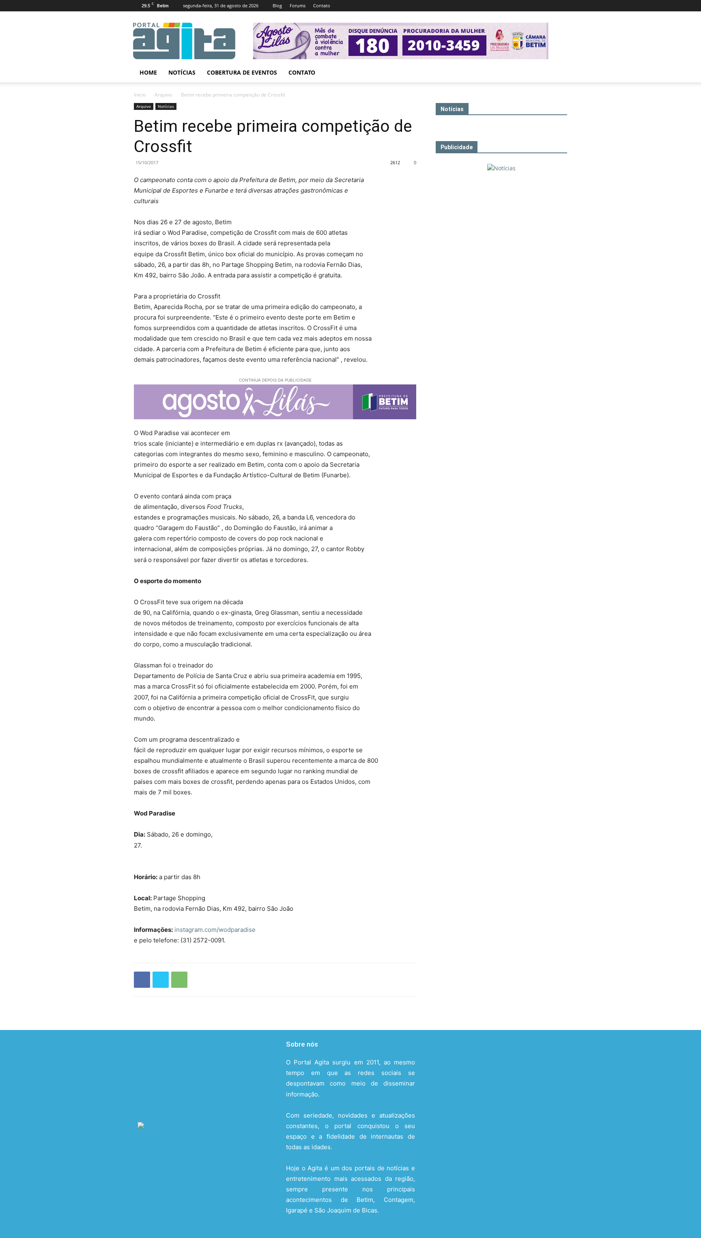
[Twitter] (548, 5)
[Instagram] (534, 5)
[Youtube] (561, 5)
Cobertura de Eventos (242, 72)
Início (140, 94)
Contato (321, 5)
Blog (277, 5)
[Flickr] (521, 5)
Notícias (182, 72)
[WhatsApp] (179, 980)
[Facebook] (507, 5)
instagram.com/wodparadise (215, 929)
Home (148, 72)
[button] (557, 73)
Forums (297, 5)
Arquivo (163, 94)
